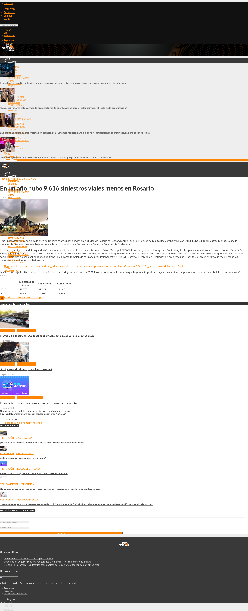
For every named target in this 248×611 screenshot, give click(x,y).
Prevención (10, 135)
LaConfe (8, 30)
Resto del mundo (17, 246)
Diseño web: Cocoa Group (16, 593)
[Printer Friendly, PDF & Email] (2, 298)
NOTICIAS (12, 110)
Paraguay (8, 43)
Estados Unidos (16, 127)
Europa (12, 129)
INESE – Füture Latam (19, 118)
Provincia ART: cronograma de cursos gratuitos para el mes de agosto (38, 402)
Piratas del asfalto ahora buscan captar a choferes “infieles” (33, 413)
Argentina (9, 40)
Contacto (8, 3)
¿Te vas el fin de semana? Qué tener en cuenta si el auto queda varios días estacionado (47, 335)
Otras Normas (16, 105)
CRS (5, 32)
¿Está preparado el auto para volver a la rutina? (26, 369)
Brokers (12, 184)
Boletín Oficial (16, 97)
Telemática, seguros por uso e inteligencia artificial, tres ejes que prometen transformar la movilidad (55, 157)
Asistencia (13, 181)
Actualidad (10, 61)
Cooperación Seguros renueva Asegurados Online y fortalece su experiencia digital (48, 561)
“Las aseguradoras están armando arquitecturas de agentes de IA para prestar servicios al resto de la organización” (63, 107)
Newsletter (9, 35)
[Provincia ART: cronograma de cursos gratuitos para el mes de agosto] (14, 394)
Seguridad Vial (16, 148)
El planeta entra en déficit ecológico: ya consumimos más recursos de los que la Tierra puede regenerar (50, 489)
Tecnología (14, 197)
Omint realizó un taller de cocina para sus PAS (28, 558)
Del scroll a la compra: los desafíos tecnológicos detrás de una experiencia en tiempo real (51, 564)
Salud (11, 80)
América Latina (16, 124)
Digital (8, 154)
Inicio (7, 59)
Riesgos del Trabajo (18, 78)
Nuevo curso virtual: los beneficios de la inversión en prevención (35, 410)
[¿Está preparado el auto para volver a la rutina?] (14, 360)
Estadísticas (10, 159)
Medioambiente (16, 137)
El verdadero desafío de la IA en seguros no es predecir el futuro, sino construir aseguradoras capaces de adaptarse (63, 82)
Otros (11, 86)
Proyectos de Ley (17, 99)
